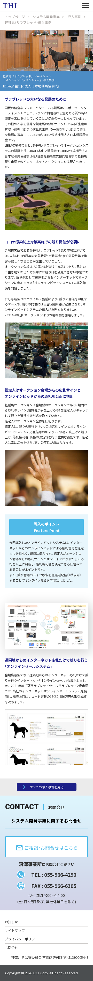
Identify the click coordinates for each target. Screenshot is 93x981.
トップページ (15, 16)
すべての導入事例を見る (47, 787)
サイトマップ (15, 930)
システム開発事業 (46, 16)
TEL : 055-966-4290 (53, 874)
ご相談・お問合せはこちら (47, 848)
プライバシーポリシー (21, 939)
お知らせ (11, 921)
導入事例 (74, 16)
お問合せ (11, 947)
